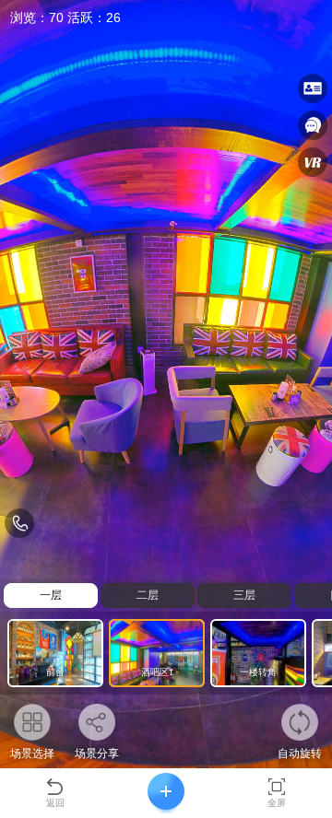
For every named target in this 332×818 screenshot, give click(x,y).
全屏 (276, 803)
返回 (55, 803)
